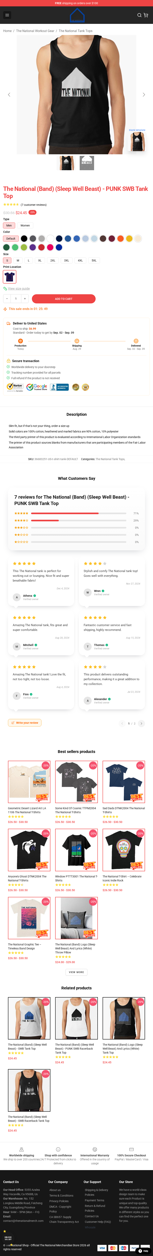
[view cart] (145, 15)
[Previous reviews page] (122, 723)
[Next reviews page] (141, 723)
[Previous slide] (9, 94)
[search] (139, 15)
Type (6, 219)
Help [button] (145, 1251)
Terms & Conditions (61, 1195)
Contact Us (92, 1216)
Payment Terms (94, 1200)
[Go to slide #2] (86, 163)
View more (76, 972)
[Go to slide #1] (66, 163)
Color (6, 231)
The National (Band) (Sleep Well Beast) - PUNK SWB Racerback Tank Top (74, 1048)
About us (55, 1190)
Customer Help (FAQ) (98, 1221)
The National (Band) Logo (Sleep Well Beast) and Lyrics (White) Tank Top (123, 1048)
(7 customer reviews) (34, 204)
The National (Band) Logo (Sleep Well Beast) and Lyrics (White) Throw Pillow (75, 948)
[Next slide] (143, 94)
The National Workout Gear (35, 31)
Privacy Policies (59, 1201)
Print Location (12, 266)
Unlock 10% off (8, 1238)
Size (6, 254)
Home (7, 31)
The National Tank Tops (75, 31)
